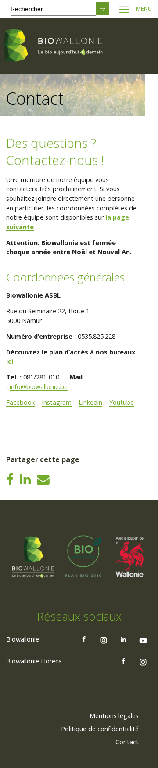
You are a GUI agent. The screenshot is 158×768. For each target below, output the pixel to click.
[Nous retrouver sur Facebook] (84, 639)
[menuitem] (114, 715)
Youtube (121, 402)
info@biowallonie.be (39, 386)
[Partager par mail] (43, 478)
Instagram (57, 402)
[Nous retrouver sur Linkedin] (123, 639)
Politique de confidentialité (100, 729)
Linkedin (90, 402)
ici (9, 361)
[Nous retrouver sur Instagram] (103, 639)
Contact (127, 742)
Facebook (20, 402)
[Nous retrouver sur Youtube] (143, 639)
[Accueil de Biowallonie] (55, 46)
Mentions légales (114, 716)
